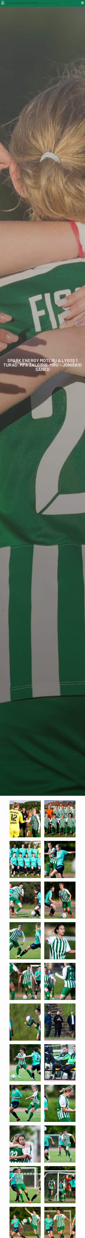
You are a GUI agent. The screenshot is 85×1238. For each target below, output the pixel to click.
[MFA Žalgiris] (3, 3)
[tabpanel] (42, 398)
